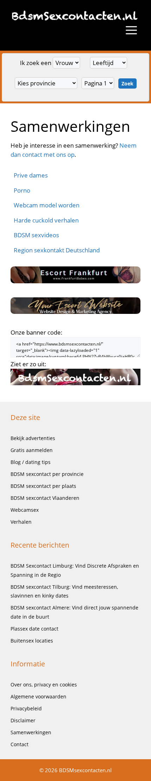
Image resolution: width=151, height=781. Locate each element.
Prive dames (31, 175)
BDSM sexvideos (36, 235)
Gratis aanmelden (32, 450)
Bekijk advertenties (33, 438)
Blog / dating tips (31, 462)
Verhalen (21, 521)
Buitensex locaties (32, 640)
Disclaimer (23, 720)
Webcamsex (25, 509)
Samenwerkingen (31, 732)
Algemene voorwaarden (38, 696)
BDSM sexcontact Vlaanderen (45, 498)
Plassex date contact (34, 628)
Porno (22, 190)
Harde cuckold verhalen (46, 220)
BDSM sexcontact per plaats (43, 486)
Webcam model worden (46, 205)
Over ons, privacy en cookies (44, 684)
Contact (19, 744)
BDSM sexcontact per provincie (47, 474)
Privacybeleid (26, 708)
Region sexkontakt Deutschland (57, 250)
